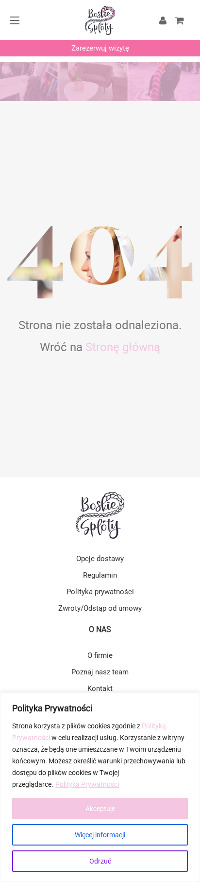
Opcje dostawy (100, 558)
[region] (100, 787)
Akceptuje (100, 808)
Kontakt (100, 688)
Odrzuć (100, 861)
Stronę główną (122, 347)
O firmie (100, 655)
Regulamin (100, 575)
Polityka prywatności (100, 591)
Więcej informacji (100, 835)
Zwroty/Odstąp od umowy (100, 608)
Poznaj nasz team (100, 672)
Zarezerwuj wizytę (100, 48)
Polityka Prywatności (87, 784)
